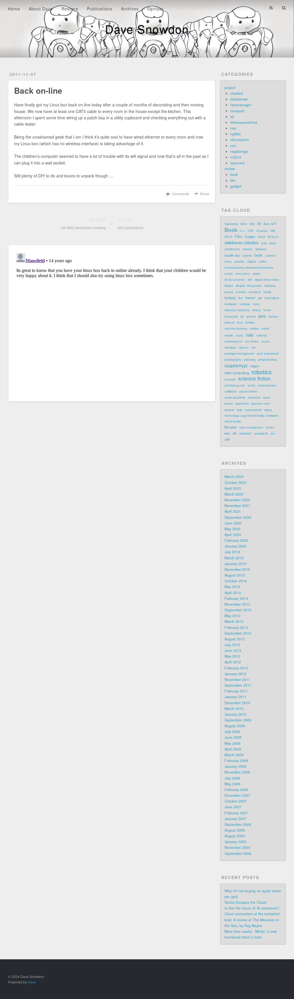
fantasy (230, 297)
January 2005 (235, 841)
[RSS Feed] (271, 8)
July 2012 (232, 644)
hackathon (272, 298)
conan (229, 274)
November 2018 (237, 569)
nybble (235, 134)
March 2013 (234, 621)
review (230, 168)
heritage (244, 304)
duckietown (239, 99)
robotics (262, 372)
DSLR (228, 237)
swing (268, 410)
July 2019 (232, 552)
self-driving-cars (235, 386)
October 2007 (236, 801)
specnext (237, 163)
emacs (229, 292)
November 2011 (237, 679)
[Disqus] (111, 322)
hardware (231, 304)
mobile (229, 335)
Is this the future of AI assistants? (252, 908)
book (234, 174)
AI (259, 223)
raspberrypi (239, 151)
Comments (180, 193)
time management (251, 427)
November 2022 (237, 500)
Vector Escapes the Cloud (245, 902)
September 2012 (238, 633)
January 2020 (235, 546)
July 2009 (232, 731)
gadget (235, 186)
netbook (261, 335)
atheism (260, 249)
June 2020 (233, 523)
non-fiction (252, 342)
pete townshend (267, 354)
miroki (265, 329)
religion (255, 366)
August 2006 (235, 830)
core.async (242, 274)
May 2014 (232, 586)
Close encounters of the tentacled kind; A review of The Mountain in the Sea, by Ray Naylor (252, 919)
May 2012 (232, 656)
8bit (252, 224)
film (233, 180)
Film (238, 236)
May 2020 (232, 529)
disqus (229, 286)
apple (272, 243)
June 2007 (233, 807)
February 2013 (236, 627)
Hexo (32, 981)
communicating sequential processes (249, 268)
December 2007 (237, 795)
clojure (251, 261)
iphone (251, 317)
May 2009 (232, 743)
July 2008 (232, 778)
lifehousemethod (243, 122)
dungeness (254, 286)
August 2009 (235, 725)
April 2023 (233, 488)
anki (263, 243)
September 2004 (238, 853)
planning (250, 360)
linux (240, 323)
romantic (230, 379)
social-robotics (267, 386)
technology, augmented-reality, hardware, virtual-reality (252, 418)
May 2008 (232, 784)
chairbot (236, 93)
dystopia (270, 286)
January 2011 (235, 696)
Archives (130, 8)
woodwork (261, 434)
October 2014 (236, 581)
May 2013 (232, 615)
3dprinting (231, 224)
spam (266, 398)
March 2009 (234, 755)
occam (265, 342)
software (231, 391)
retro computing (237, 372)
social (251, 386)
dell (249, 280)
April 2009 (233, 749)
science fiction (254, 378)
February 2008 (236, 789)
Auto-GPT (270, 224)
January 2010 (235, 714)
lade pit (229, 323)
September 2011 (238, 685)
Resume (69, 8)
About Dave (41, 8)
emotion (241, 292)
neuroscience (233, 342)
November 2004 (237, 847)
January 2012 (235, 673)
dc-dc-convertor (235, 280)
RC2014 (273, 237)
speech (229, 410)
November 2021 (237, 505)
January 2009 (235, 766)
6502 (243, 224)
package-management (239, 354)
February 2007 (236, 813)
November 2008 (237, 772)
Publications (99, 8)
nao (233, 128)
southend (254, 398)
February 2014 (236, 598)
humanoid (231, 317)
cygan (256, 274)
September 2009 (238, 720)
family (268, 291)
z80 (227, 439)
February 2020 (236, 540)
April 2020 (233, 534)
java (262, 316)
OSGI (261, 237)
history (256, 310)
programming (267, 359)
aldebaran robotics (241, 243)
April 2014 (233, 592)
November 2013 (237, 604)
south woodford (235, 398)
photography (233, 360)
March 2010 (234, 708)
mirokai (254, 329)
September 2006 (238, 824)
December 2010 (237, 702)
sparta (229, 404)
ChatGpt (262, 231)
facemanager (240, 105)
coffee (263, 262)
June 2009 (233, 737)
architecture (232, 249)
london (250, 322)
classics (239, 262)
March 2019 (234, 558)
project (230, 87)
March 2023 (234, 494)
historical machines (237, 310)
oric (233, 145)
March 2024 (234, 476)
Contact (155, 8)
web (227, 434)
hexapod (237, 111)
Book (231, 230)
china (228, 262)
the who (231, 427)
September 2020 (238, 517)
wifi (235, 434)
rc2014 (235, 157)
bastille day (232, 255)
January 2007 (235, 818)
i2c (242, 317)
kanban (273, 317)
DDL (273, 231)
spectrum (242, 403)
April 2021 (233, 511)
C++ (242, 231)
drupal (240, 285)
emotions (255, 292)
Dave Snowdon (147, 28)
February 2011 (236, 691)
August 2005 (235, 836)
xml (272, 434)
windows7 (245, 434)
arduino (248, 249)
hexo (256, 304)
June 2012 (233, 650)
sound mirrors (248, 392)
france (250, 297)
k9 (232, 116)
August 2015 (235, 575)
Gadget (250, 236)
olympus (230, 347)
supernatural (253, 410)
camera (270, 255)
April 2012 (233, 662)
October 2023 (236, 482)
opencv (244, 348)
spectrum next (260, 404)
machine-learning (236, 329)
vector (270, 427)
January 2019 (235, 563)
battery (247, 256)
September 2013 (238, 610)
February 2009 (236, 760)
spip (239, 410)
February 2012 (236, 668)
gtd (260, 298)
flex (240, 298)
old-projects (239, 139)
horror (267, 310)
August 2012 (235, 639)
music (239, 335)
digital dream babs (267, 280)
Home (14, 8)
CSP (251, 231)
